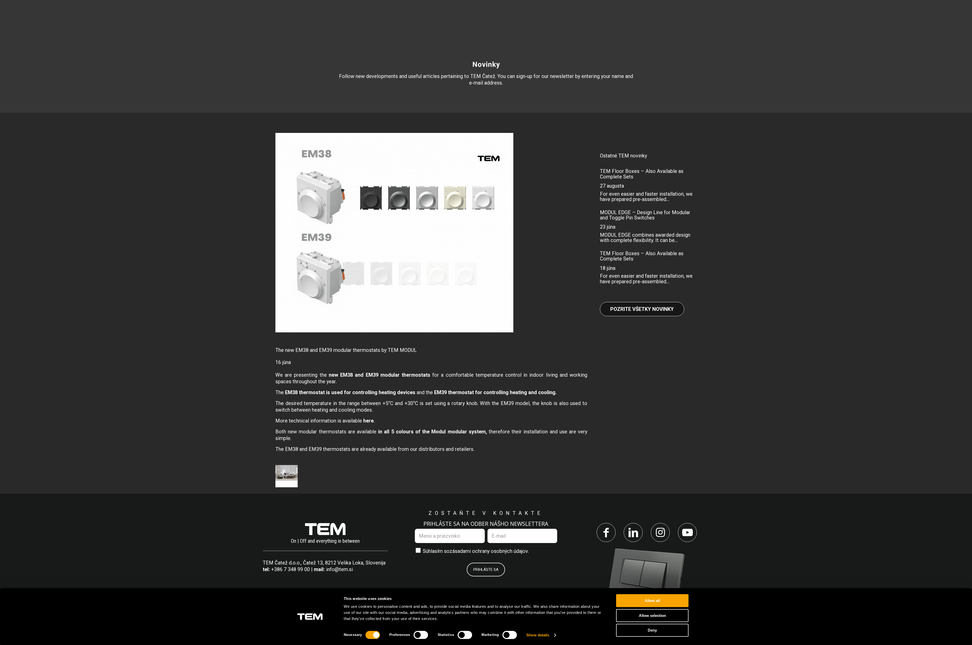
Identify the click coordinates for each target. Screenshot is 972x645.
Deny (652, 630)
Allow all (652, 600)
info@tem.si (339, 569)
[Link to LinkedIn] (633, 532)
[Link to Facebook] (606, 532)
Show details (537, 635)
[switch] (421, 635)
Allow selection (652, 615)
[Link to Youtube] (687, 532)
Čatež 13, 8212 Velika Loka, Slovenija (344, 563)
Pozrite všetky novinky (642, 309)
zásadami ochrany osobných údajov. (489, 551)
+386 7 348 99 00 (290, 569)
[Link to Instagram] (660, 532)
